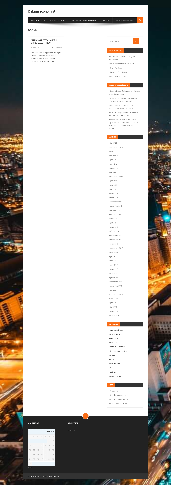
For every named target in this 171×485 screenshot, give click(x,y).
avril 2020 (113, 189)
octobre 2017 (115, 244)
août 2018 (114, 219)
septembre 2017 (116, 248)
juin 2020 (113, 181)
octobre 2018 (115, 210)
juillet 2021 (114, 160)
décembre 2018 (116, 202)
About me (71, 430)
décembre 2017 (116, 235)
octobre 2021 (115, 155)
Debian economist (41, 11)
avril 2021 (113, 164)
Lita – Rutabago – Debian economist (124, 112)
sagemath (106, 20)
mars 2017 (114, 269)
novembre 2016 (116, 286)
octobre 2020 (115, 172)
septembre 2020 (116, 176)
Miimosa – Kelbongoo (118, 76)
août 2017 (114, 252)
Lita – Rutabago (116, 68)
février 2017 (114, 273)
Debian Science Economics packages (83, 20)
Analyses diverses (117, 330)
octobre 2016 (115, 290)
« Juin (30, 467)
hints (112, 359)
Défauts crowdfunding (118, 351)
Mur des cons (115, 363)
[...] (57, 61)
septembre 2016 (116, 294)
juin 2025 (113, 143)
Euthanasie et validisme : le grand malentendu (44, 41)
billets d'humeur (116, 334)
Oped (112, 368)
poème (113, 372)
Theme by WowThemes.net (51, 476)
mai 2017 (113, 261)
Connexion (114, 391)
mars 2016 (114, 311)
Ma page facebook (38, 20)
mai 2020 (113, 185)
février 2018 (114, 231)
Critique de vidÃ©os (117, 347)
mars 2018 (114, 227)
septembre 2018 (116, 214)
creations (113, 342)
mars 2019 (114, 198)
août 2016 (114, 298)
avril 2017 (113, 265)
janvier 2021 (114, 168)
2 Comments (58, 47)
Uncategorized (115, 376)
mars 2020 (114, 193)
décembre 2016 (116, 282)
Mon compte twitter (57, 20)
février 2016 (114, 315)
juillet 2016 (114, 303)
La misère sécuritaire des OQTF (122, 64)
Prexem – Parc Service (118, 72)
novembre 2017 (116, 240)
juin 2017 (113, 256)
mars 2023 (114, 151)
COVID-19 (114, 338)
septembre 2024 (116, 147)
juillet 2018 (114, 223)
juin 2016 (113, 307)
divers (112, 355)
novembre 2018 (116, 206)
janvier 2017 (114, 277)
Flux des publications (118, 395)
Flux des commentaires (119, 399)
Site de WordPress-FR (118, 403)
